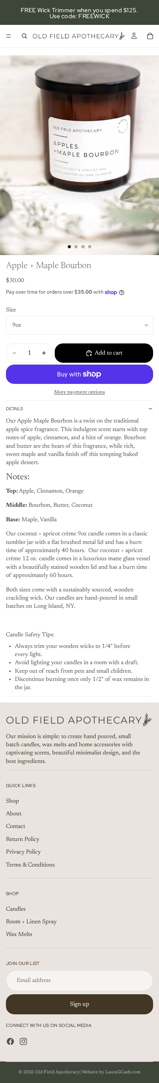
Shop (12, 801)
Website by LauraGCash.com (111, 1072)
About (13, 814)
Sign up (79, 1004)
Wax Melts (19, 934)
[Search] (24, 36)
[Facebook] (10, 1041)
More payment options (79, 392)
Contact (15, 826)
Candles (16, 909)
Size (11, 310)
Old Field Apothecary (57, 1072)
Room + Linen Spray (31, 922)
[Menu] (8, 36)
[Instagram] (23, 1041)
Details (14, 409)
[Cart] (150, 36)
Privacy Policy (23, 852)
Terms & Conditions (30, 865)
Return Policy (22, 839)
